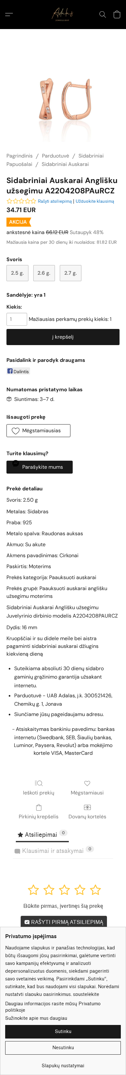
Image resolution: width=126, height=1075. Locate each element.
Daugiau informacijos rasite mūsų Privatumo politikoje (52, 1007)
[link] (63, 1063)
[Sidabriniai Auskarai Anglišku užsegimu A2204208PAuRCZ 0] (63, 98)
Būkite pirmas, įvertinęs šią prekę (63, 906)
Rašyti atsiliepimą (55, 201)
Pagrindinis (19, 155)
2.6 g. (43, 273)
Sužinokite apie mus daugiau (36, 1018)
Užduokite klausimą (95, 201)
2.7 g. (70, 273)
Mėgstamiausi (87, 792)
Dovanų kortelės (87, 816)
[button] (63, 14)
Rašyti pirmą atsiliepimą (66, 922)
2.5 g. (17, 273)
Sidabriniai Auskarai (65, 164)
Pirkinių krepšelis (38, 816)
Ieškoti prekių (38, 792)
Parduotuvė (55, 155)
